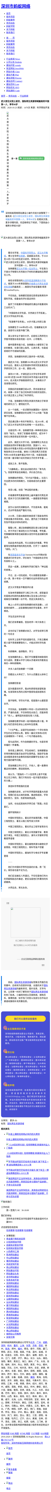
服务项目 (10, 17)
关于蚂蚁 (10, 29)
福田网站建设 (12, 1286)
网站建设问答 (12, 1270)
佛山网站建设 (12, 1331)
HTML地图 (25, 1433)
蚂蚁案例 (10, 20)
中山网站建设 (12, 1258)
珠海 (7, 1349)
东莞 (28, 1345)
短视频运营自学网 (14, 1248)
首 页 (10, 38)
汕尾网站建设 (12, 1299)
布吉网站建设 (12, 1289)
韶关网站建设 (12, 1296)
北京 (32, 1342)
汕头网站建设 (12, 1302)
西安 (41, 1345)
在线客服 (10, 1230)
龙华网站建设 (12, 1277)
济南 (34, 1345)
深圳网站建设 (12, 1293)
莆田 (32, 1377)
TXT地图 (35, 1433)
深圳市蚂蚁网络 (15, 6)
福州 (20, 1349)
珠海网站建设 (12, 1255)
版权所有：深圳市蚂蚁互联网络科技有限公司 (22, 1443)
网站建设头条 (12, 1274)
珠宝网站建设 (12, 1318)
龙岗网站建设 (12, 1283)
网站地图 (5, 1433)
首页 (8, 13)
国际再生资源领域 (22, 982)
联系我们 (10, 32)
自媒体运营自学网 (14, 1245)
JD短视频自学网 (13, 1242)
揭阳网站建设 (12, 1308)
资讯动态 (10, 23)
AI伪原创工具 (12, 1251)
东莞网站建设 (12, 1327)
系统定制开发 (12, 1264)
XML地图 (14, 1433)
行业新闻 (24, 96)
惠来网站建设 (12, 1315)
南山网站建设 (12, 1267)
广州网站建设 (12, 1321)
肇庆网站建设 (12, 1261)
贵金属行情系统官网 (15, 1239)
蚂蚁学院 (10, 26)
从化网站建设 (12, 1324)
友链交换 (10, 1337)
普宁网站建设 (12, 1305)
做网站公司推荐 (13, 1334)
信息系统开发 (12, 1280)
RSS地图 (45, 1433)
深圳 (3, 1345)
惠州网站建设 (12, 1312)
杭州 (9, 1345)
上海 (22, 1345)
